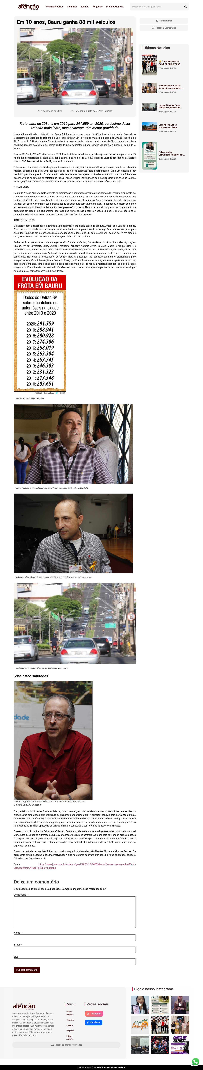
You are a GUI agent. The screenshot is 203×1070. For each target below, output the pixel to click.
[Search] (185, 6)
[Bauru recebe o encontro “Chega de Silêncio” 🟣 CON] (180, 1045)
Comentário (21, 895)
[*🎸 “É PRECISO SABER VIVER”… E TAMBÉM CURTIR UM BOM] (160, 1045)
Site (16, 957)
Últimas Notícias (54, 6)
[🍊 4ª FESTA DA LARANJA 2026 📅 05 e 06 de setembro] (140, 1025)
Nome (18, 933)
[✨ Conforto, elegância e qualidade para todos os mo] (180, 1005)
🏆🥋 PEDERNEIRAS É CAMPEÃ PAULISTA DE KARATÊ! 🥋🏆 (169, 64)
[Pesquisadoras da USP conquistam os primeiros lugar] (180, 1025)
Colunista (72, 6)
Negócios (98, 6)
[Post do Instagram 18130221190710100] (160, 1005)
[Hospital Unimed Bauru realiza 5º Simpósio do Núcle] (140, 1045)
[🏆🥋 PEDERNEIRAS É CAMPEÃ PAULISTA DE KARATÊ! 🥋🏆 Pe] (160, 1025)
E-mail (18, 945)
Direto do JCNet (94, 111)
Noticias (108, 111)
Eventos (85, 6)
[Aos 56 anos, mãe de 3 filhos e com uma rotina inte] (140, 1005)
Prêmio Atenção (114, 6)
